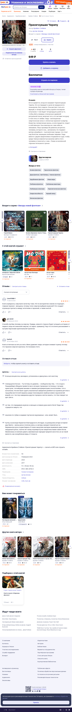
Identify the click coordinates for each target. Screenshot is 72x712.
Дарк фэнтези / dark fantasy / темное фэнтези (45, 175)
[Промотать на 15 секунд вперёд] (66, 710)
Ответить (62, 312)
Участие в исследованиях (10, 649)
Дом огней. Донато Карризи (11, 616)
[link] (33, 298)
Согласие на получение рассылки (48, 674)
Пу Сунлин (49, 274)
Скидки (44, 11)
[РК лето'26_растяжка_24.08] (36, 2)
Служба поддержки (8, 652)
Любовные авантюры (53, 184)
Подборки (52, 11)
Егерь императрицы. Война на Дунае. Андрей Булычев (16, 626)
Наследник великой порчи (9, 520)
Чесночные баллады (31, 272)
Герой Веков (8, 233)
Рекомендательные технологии (48, 677)
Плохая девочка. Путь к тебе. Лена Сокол (50, 625)
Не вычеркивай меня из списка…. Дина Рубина (16, 630)
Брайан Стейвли (53, 235)
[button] (33, 50)
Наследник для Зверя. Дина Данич (13, 622)
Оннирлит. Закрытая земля (11, 272)
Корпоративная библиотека (47, 661)
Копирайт (33, 147)
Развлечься (20, 590)
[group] (36, 299)
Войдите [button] (7, 364)
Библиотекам (42, 646)
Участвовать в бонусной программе (42, 94)
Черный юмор (50, 193)
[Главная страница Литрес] (5, 7)
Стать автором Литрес (45, 655)
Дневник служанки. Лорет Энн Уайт (48, 622)
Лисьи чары (50, 272)
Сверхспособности (36, 193)
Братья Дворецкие (8, 274)
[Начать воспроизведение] (69, 710)
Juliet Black (21, 522)
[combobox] (25, 7)
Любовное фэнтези (36, 184)
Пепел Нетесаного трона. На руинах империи (9, 559)
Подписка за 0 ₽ (6, 11)
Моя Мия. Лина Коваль (9, 619)
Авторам (40, 643)
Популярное (35, 11)
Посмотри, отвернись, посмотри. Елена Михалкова (53, 619)
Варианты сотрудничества (46, 649)
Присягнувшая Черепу (55, 233)
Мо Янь (26, 274)
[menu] (15, 292)
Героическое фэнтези (51, 170)
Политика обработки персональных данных (52, 671)
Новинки (26, 11)
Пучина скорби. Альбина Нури (46, 616)
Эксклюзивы (6, 680)
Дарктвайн (21, 520)
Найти (41, 7)
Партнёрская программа (46, 652)
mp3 (26, 481)
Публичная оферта (44, 668)
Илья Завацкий (7, 522)
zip (29, 481)
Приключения (12, 590)
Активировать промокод (10, 668)
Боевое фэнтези (35, 170)
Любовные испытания (37, 189)
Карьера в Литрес (8, 646)
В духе (5, 590)
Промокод (17, 11)
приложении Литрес (39, 689)
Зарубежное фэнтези (37, 179)
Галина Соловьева (27, 472)
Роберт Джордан (31, 235)
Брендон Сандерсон (10, 235)
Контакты (5, 643)
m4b (22, 481)
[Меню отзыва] (67, 312)
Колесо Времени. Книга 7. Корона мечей (36, 233)
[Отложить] (22, 213)
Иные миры (51, 179)
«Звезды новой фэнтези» (50, 34)
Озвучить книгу (43, 658)
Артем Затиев (25, 475)
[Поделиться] (69, 21)
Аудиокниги (6, 677)
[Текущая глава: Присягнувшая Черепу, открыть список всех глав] (60, 710)
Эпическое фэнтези (36, 198)
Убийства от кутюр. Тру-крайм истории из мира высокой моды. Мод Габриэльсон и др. (52, 629)
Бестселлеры (6, 671)
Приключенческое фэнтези (57, 189)
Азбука (23, 478)
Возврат (5, 655)
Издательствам (42, 640)
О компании (6, 640)
